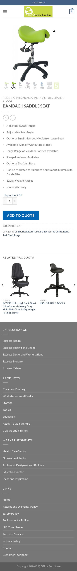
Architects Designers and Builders (23, 465)
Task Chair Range (11, 235)
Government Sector (15, 458)
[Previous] (2, 292)
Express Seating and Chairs (19, 347)
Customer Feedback (15, 554)
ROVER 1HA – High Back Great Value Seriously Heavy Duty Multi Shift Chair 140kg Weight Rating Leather (19, 308)
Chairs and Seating (25, 97)
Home (6, 97)
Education (9, 416)
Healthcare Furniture (32, 231)
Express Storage (13, 361)
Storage (7, 402)
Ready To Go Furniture (16, 423)
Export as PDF (13, 195)
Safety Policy (11, 513)
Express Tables (12, 368)
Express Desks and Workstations (23, 354)
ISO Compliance (13, 527)
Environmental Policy (16, 520)
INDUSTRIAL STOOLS (52, 303)
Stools (7, 100)
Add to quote (21, 215)
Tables (7, 409)
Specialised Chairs (53, 231)
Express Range (12, 340)
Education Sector (13, 472)
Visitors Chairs (52, 97)
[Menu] (5, 11)
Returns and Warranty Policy (20, 506)
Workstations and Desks (18, 396)
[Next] (74, 292)
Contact (8, 548)
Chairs (18, 231)
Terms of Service (13, 534)
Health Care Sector (14, 451)
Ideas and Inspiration (15, 478)
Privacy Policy (11, 541)
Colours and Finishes (15, 430)
